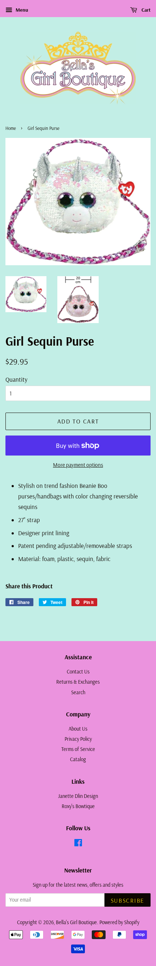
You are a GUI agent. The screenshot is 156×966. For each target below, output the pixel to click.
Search (78, 692)
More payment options (78, 464)
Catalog (78, 759)
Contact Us (78, 671)
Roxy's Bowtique (78, 806)
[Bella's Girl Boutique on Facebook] (78, 844)
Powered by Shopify (119, 922)
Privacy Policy (78, 739)
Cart (145, 10)
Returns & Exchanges (78, 682)
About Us (78, 729)
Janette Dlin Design (78, 796)
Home (10, 128)
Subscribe (127, 900)
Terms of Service (78, 749)
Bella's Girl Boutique (76, 922)
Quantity (16, 379)
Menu (21, 10)
